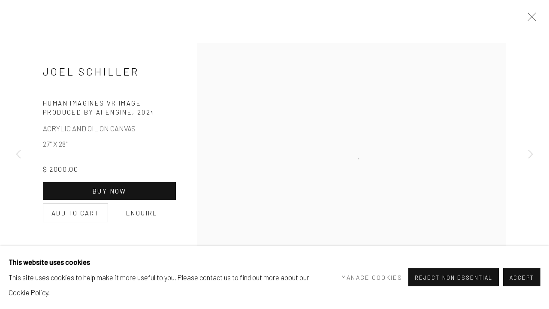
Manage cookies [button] (371, 277)
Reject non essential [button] (453, 278)
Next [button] (530, 154)
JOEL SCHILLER (91, 71)
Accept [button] (522, 278)
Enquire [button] (142, 213)
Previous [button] (18, 154)
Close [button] (529, 19)
